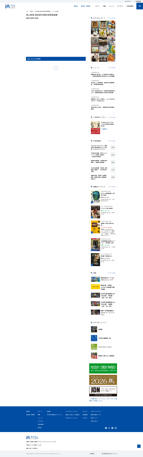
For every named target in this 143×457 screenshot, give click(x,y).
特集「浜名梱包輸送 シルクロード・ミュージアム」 (107, 313)
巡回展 (100, 329)
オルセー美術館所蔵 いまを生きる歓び (108, 194)
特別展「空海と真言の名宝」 (107, 224)
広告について (94, 418)
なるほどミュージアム (71, 418)
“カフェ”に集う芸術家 (107, 208)
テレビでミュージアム (105, 347)
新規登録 (85, 414)
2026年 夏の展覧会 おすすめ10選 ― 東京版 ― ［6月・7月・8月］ (108, 296)
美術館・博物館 (85, 6)
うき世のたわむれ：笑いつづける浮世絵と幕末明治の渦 (107, 124)
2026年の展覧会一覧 (104, 338)
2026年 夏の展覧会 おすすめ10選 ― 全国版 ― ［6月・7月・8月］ (108, 304)
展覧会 (76, 6)
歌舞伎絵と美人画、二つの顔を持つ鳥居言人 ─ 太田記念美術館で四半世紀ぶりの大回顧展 (102, 75)
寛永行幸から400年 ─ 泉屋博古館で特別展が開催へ (102, 108)
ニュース (111, 6)
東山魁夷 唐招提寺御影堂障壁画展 (42, 11)
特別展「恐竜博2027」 (107, 256)
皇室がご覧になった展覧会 (106, 356)
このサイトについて (96, 411)
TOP (27, 11)
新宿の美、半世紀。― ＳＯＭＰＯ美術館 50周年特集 (108, 287)
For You (85, 418)
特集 (104, 6)
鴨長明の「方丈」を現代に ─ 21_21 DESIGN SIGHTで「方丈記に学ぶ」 (103, 100)
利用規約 (92, 453)
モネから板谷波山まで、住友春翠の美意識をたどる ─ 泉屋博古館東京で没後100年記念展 (103, 91)
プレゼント (120, 6)
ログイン (85, 411)
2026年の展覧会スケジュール (54, 414)
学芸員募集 (130, 6)
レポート (97, 6)
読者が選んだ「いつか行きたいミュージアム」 (108, 279)
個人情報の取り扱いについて (109, 453)
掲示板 (39, 427)
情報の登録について (96, 414)
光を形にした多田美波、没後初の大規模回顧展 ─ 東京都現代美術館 (102, 83)
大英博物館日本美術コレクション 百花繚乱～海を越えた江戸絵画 (108, 242)
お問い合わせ (94, 421)
